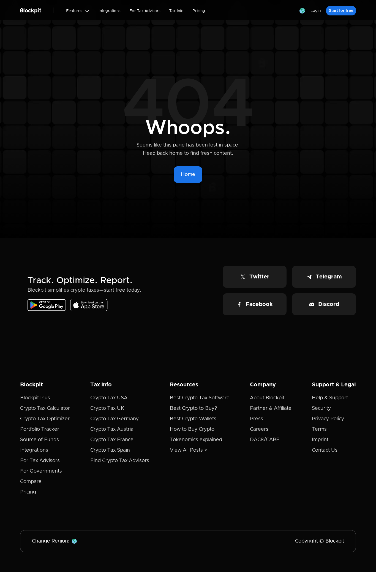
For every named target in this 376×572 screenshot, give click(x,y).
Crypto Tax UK (107, 408)
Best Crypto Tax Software (200, 397)
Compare (31, 481)
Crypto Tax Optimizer (45, 418)
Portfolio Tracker (39, 429)
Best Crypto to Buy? (193, 408)
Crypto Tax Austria (111, 429)
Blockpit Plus (35, 397)
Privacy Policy (328, 418)
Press (256, 418)
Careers (259, 429)
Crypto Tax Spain (110, 450)
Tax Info (176, 11)
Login (315, 11)
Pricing (198, 11)
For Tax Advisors (144, 11)
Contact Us (324, 450)
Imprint (320, 439)
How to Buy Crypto (192, 429)
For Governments (41, 471)
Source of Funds (39, 439)
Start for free (341, 11)
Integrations (110, 11)
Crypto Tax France (111, 439)
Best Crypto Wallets (193, 418)
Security (321, 408)
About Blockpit (267, 397)
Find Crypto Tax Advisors (119, 460)
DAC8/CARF (264, 439)
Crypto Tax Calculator (45, 408)
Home (188, 174)
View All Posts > (188, 450)
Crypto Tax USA (108, 397)
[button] (78, 11)
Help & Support (330, 397)
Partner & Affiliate (270, 408)
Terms (319, 429)
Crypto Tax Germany (114, 418)
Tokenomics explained (196, 439)
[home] (30, 10)
